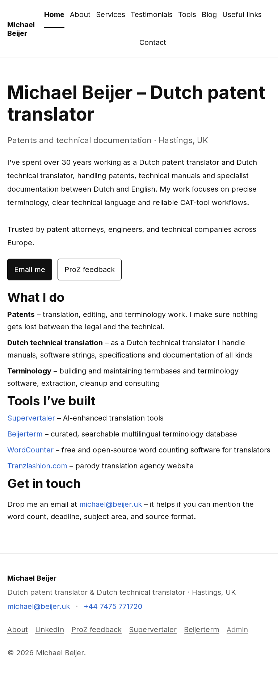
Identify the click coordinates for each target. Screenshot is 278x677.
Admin (237, 629)
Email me (29, 269)
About (80, 14)
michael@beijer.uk (110, 504)
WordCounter (30, 450)
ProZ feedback (89, 269)
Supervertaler (31, 418)
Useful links (242, 14)
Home (54, 14)
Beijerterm (25, 434)
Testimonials (152, 14)
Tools (187, 14)
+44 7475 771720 (113, 606)
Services (110, 14)
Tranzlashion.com (37, 465)
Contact (152, 42)
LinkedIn (49, 629)
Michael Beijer (21, 29)
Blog (209, 14)
